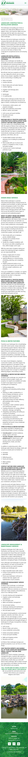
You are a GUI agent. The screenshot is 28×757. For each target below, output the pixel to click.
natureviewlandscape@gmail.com (14, 733)
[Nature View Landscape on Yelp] (9, 744)
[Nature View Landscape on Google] (18, 744)
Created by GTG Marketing (14, 752)
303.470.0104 (14, 728)
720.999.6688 (8, 668)
